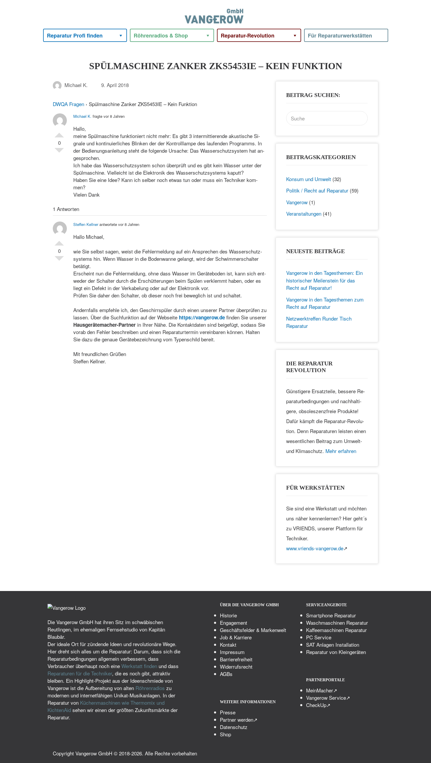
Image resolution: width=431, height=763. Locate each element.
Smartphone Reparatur (331, 615)
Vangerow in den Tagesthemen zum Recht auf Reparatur (325, 303)
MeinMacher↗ (321, 690)
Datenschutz (233, 726)
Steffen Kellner (85, 224)
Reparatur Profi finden (75, 35)
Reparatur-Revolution (247, 35)
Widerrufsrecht (236, 666)
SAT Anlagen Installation (332, 644)
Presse (227, 712)
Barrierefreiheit (236, 659)
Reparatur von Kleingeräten (336, 651)
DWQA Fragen (68, 104)
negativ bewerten (59, 152)
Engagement (233, 622)
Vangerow (297, 202)
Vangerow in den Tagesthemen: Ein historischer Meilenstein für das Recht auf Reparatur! (324, 280)
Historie (228, 615)
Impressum (232, 651)
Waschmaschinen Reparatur (337, 622)
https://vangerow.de (202, 317)
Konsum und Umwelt (308, 179)
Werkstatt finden (139, 666)
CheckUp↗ (318, 704)
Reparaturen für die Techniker (79, 673)
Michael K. (76, 84)
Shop (225, 734)
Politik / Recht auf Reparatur (317, 190)
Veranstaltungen (303, 213)
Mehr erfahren (340, 450)
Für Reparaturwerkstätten (340, 35)
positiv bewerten (59, 132)
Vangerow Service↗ (328, 697)
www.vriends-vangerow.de (314, 548)
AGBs (226, 673)
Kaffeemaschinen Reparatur (336, 629)
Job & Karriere (236, 637)
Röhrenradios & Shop (161, 35)
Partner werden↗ (238, 719)
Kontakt (228, 644)
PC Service (318, 637)
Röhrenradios (150, 688)
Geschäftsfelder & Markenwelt (253, 629)
